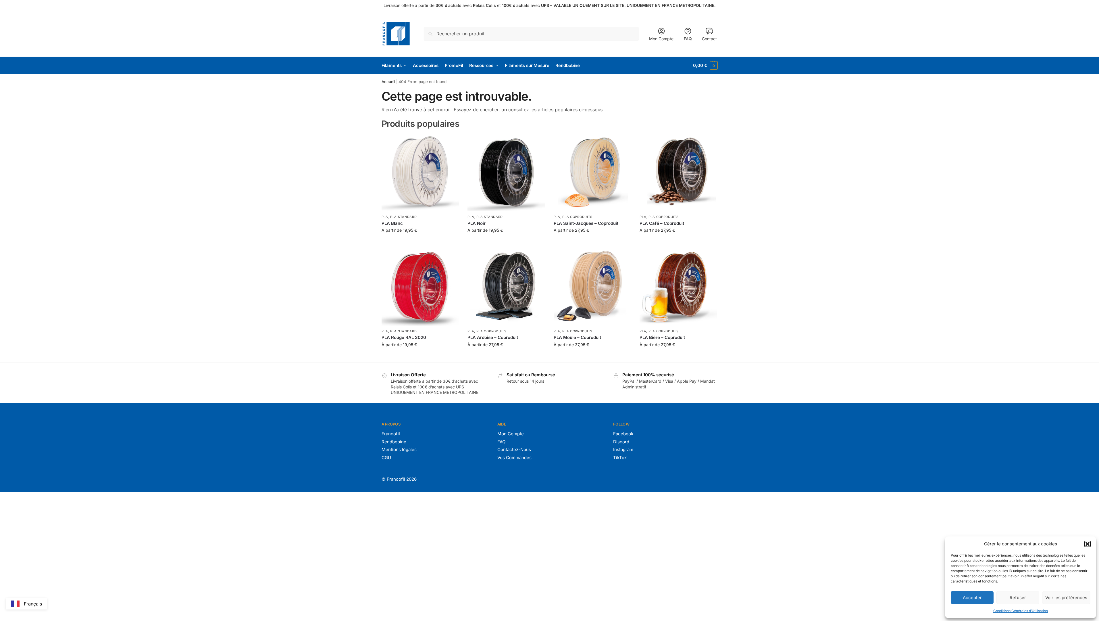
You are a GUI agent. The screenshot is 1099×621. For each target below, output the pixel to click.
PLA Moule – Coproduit (577, 337)
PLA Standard (403, 217)
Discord (621, 441)
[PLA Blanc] (420, 173)
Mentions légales (399, 449)
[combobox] (26, 603)
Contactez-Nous (514, 449)
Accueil (388, 81)
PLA (385, 217)
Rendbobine (394, 441)
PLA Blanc (392, 223)
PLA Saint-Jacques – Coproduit (586, 223)
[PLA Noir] (506, 173)
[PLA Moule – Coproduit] (592, 287)
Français (33, 604)
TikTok (620, 457)
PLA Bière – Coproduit (662, 337)
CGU (386, 457)
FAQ (688, 38)
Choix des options (420, 242)
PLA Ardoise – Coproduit (492, 337)
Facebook (623, 433)
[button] (1087, 544)
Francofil (391, 433)
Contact (709, 38)
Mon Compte (661, 38)
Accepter (972, 597)
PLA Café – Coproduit (662, 223)
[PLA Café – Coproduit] (678, 173)
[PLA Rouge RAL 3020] (420, 287)
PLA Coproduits (577, 217)
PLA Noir (476, 223)
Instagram (623, 449)
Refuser (1018, 597)
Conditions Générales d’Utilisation (1020, 611)
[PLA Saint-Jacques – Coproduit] (592, 173)
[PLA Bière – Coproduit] (678, 287)
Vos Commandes (514, 457)
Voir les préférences (1066, 597)
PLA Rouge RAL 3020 (404, 337)
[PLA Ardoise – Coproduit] (506, 287)
